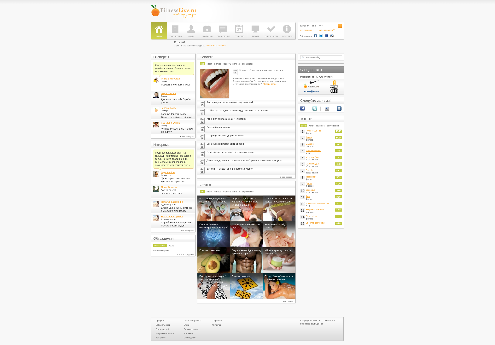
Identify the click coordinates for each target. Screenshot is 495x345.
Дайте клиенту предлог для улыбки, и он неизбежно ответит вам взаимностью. (173, 68)
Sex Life (309, 170)
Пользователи (191, 329)
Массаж (309, 144)
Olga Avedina (168, 172)
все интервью (187, 230)
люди (311, 126)
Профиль (160, 320)
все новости (287, 177)
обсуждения (333, 126)
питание (236, 64)
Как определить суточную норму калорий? (230, 102)
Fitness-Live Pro (313, 131)
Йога (308, 196)
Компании (207, 36)
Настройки (161, 337)
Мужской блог (312, 157)
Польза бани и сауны (218, 127)
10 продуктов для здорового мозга (225, 135)
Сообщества (175, 36)
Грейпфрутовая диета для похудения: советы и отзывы (237, 110)
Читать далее (270, 84)
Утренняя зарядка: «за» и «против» (226, 119)
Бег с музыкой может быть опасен (225, 144)
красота (227, 64)
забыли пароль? (327, 30)
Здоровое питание (315, 209)
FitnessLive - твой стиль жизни (173, 11)
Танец (309, 137)
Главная (159, 36)
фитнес (217, 64)
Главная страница (192, 320)
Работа (255, 36)
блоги (303, 126)
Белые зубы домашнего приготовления (261, 70)
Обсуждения (223, 36)
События (239, 36)
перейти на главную (216, 45)
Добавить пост (163, 325)
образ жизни (248, 64)
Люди (191, 36)
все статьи (288, 301)
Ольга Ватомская (170, 78)
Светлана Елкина (170, 122)
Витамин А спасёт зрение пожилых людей (230, 168)
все (202, 64)
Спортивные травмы (316, 223)
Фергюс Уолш (168, 93)
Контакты (216, 325)
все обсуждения (186, 254)
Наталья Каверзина (172, 202)
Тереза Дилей (168, 108)
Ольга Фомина (169, 187)
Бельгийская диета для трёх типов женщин (230, 152)
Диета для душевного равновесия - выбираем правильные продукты (244, 160)
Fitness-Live (311, 216)
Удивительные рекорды (317, 203)
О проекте (287, 36)
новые (172, 245)
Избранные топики (165, 333)
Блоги (186, 325)
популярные (160, 245)
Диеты (309, 183)
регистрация (306, 30)
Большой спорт (313, 150)
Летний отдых (312, 163)
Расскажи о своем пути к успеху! (316, 77)
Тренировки (311, 177)
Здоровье (310, 190)
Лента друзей (162, 329)
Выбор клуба (271, 36)
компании (320, 126)
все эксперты (188, 137)
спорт (209, 64)
